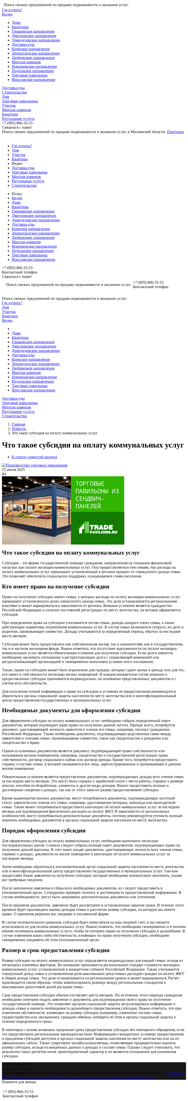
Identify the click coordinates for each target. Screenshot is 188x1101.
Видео (7, 14)
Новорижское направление (34, 66)
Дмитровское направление (34, 36)
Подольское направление (33, 71)
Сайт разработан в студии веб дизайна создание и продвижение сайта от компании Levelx (77, 1077)
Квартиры (20, 27)
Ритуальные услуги (18, 119)
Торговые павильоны (29, 75)
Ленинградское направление (36, 53)
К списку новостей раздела (34, 457)
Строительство (14, 92)
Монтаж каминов (26, 62)
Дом (5, 97)
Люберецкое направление (33, 58)
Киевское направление (31, 49)
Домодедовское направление (36, 40)
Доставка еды (23, 44)
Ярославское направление (33, 80)
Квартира (10, 114)
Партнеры (175, 132)
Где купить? (12, 10)
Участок (9, 105)
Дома (16, 22)
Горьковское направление (33, 31)
